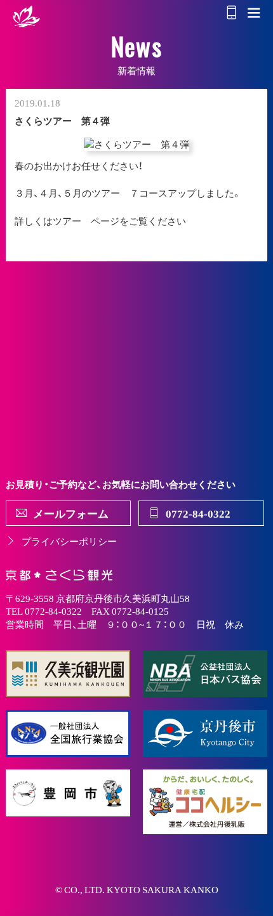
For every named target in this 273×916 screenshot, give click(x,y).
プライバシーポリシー (69, 541)
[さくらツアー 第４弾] (136, 144)
